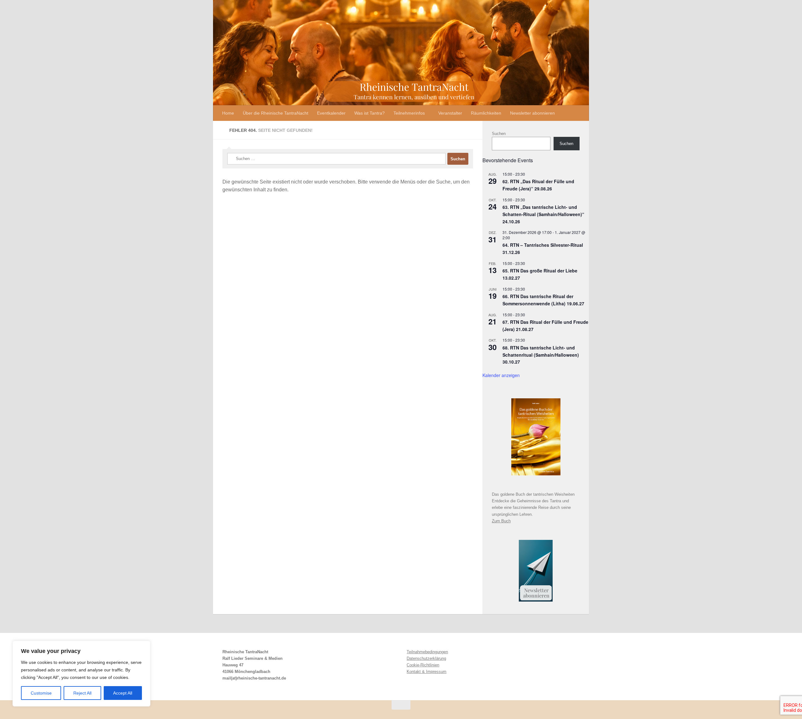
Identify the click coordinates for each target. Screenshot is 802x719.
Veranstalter (450, 113)
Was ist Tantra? (369, 113)
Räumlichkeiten (486, 113)
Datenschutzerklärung (426, 658)
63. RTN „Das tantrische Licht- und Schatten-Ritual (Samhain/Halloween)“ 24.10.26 (543, 214)
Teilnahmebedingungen (427, 651)
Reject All (82, 693)
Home (228, 113)
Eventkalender (331, 113)
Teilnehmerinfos (409, 113)
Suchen (499, 133)
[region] (81, 673)
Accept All (122, 693)
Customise (41, 693)
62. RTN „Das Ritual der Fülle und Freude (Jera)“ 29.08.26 (538, 185)
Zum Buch (501, 521)
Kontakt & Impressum (426, 671)
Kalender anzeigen (501, 375)
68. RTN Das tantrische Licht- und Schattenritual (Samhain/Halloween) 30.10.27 (541, 354)
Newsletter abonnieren (532, 113)
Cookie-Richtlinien (423, 665)
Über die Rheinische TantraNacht (275, 113)
